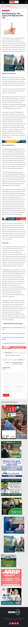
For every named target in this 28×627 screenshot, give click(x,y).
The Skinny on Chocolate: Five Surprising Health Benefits (13, 338)
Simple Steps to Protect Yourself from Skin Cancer (13, 333)
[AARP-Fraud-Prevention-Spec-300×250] (11, 577)
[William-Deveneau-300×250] (11, 487)
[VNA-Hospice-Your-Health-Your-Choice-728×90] (14, 141)
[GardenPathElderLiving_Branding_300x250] (12, 506)
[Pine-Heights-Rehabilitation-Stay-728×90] (14, 219)
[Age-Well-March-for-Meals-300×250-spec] (11, 596)
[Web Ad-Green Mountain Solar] (8, 561)
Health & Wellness (5, 10)
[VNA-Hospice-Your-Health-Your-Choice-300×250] (14, 525)
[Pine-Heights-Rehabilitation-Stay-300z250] (14, 63)
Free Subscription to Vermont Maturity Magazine (13, 343)
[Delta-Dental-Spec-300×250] (11, 449)
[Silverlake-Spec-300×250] (12, 468)
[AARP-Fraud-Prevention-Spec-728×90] (14, 347)
